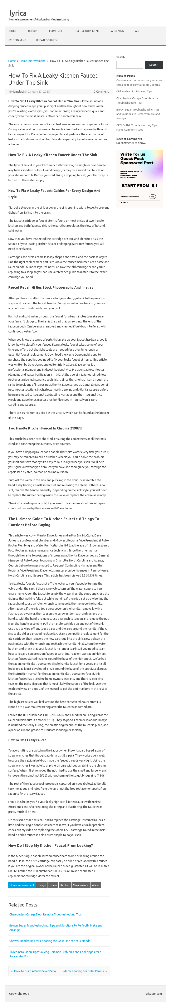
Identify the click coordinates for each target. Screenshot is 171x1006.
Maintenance (80, 885)
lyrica (18, 13)
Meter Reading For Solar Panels (85, 971)
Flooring (33, 31)
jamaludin (19, 91)
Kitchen (64, 885)
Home (13, 31)
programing (17, 40)
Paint (137, 31)
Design (42, 885)
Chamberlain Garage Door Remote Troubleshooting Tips (45, 914)
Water (95, 885)
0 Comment (101, 91)
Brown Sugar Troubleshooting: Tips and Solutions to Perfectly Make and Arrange (138, 114)
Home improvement (86, 31)
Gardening (116, 31)
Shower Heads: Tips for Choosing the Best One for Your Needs (49, 941)
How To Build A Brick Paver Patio (33, 971)
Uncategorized (46, 40)
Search (120, 56)
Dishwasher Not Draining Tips (134, 91)
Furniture (56, 31)
